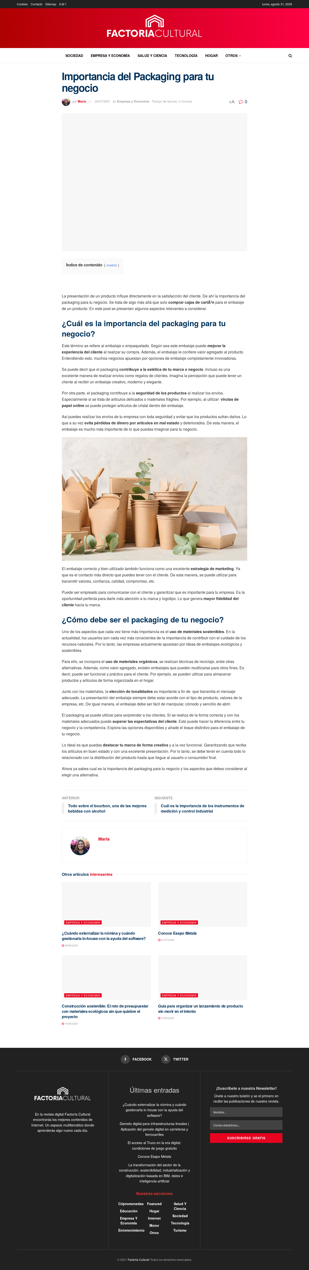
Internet (154, 1218)
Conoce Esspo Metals (177, 933)
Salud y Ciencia (152, 55)
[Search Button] (290, 55)
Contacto (36, 4)
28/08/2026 (71, 945)
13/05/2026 (167, 1018)
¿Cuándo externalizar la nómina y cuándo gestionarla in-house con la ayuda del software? (104, 935)
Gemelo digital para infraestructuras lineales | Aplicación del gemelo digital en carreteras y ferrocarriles (154, 1129)
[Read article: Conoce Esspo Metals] (202, 904)
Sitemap (50, 4)
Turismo (180, 1230)
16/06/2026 (71, 1023)
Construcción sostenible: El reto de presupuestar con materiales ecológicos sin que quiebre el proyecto (105, 1011)
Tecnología (186, 55)
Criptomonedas (131, 1203)
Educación (129, 1210)
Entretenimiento (131, 1230)
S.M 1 (63, 4)
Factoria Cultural (138, 1259)
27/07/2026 (167, 940)
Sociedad (74, 55)
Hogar (211, 55)
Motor (154, 1225)
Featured (154, 1203)
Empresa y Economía (110, 55)
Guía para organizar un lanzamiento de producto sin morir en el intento (200, 1008)
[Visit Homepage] (155, 28)
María (82, 101)
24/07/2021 (102, 101)
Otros (231, 55)
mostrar (111, 265)
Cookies (22, 4)
